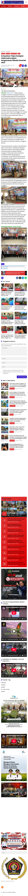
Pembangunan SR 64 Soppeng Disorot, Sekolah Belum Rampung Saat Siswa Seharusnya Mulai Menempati (6, 308)
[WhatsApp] (25, 278)
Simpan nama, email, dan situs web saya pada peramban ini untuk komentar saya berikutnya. (13, 372)
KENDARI (3, 53)
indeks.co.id (10, 93)
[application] (14, 613)
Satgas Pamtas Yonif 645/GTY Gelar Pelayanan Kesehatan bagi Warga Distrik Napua (16, 563)
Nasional (8, 53)
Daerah (3, 691)
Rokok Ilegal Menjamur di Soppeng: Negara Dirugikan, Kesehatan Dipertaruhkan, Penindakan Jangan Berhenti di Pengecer (20, 336)
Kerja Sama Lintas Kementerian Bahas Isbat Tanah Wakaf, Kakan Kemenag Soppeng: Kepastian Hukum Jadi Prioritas (16, 552)
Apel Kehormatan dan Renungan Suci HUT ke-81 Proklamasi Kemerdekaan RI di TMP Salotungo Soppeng (17, 519)
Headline (3, 685)
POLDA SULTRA (14, 53)
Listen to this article (9, 91)
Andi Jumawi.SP (4, 65)
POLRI (19, 53)
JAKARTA (17, 303)
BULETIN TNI (4, 289)
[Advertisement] (14, 35)
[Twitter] (20, 278)
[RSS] (2, 887)
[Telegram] (23, 278)
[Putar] (3, 619)
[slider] (13, 639)
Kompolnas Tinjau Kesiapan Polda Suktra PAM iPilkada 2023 (13, 266)
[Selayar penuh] (25, 619)
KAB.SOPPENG (4, 303)
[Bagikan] (25, 65)
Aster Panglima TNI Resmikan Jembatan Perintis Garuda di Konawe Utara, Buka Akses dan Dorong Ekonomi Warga (20, 294)
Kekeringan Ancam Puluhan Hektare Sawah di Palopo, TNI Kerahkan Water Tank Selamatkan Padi (17, 530)
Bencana (17, 317)
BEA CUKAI (18, 332)
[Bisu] (22, 619)
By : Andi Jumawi (5, 689)
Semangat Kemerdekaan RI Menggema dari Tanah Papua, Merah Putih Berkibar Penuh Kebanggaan (15, 541)
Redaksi (3, 687)
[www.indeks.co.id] (12, 2)
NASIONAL (5, 268)
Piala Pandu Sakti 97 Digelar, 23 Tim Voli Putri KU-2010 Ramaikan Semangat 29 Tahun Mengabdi (6, 294)
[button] (26, 2)
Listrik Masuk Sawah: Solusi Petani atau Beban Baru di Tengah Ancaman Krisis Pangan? (20, 308)
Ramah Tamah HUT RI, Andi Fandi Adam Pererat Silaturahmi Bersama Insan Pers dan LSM (16, 547)
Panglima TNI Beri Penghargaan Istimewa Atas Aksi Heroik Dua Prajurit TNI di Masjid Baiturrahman (7, 322)
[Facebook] (17, 278)
